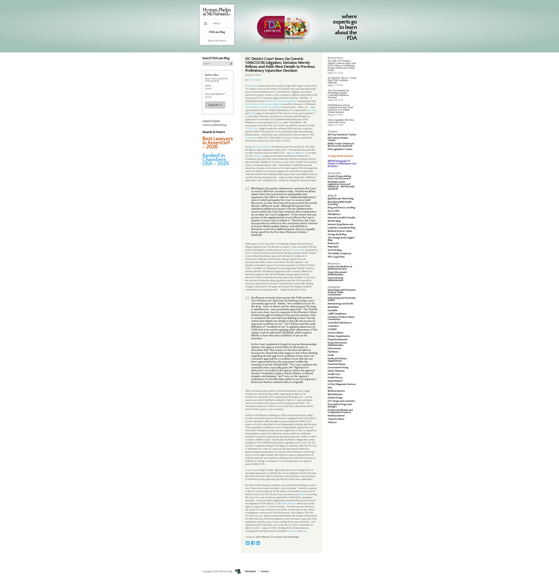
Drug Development (338, 339)
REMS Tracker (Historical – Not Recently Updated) (341, 144)
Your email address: (215, 94)
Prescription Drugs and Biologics (340, 405)
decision (254, 86)
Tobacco (332, 422)
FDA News (333, 351)
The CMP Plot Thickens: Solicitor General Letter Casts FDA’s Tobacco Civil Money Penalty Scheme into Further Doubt (342, 66)
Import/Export (335, 381)
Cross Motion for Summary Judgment (263, 107)
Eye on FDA (333, 211)
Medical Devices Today (340, 231)
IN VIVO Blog (334, 221)
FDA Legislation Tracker (340, 149)
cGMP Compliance (337, 313)
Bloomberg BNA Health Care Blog (340, 203)
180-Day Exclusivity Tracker (342, 134)
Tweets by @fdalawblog (214, 125)
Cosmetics (333, 326)
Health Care (334, 374)
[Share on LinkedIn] (258, 543)
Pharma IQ (333, 243)
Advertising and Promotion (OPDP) (342, 299)
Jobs (330, 387)
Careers (265, 571)
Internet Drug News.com (340, 224)
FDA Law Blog (217, 32)
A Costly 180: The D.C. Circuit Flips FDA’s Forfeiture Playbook (342, 80)
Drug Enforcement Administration (337, 273)
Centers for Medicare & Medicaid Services (340, 267)
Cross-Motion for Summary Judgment (263, 104)
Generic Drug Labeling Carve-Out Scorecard (339, 177)
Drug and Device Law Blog (341, 207)
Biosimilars (333, 307)
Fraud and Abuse (336, 364)
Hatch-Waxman (336, 371)
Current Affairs (335, 332)
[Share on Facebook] (253, 543)
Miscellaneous (335, 394)
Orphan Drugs (335, 397)
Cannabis (332, 310)
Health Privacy (335, 377)
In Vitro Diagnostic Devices (341, 384)
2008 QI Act (251, 128)
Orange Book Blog (337, 234)
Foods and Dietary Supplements (337, 359)
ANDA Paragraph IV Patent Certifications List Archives (342, 164)
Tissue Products (336, 419)
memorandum (298, 250)
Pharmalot (333, 246)
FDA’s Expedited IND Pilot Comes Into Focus (341, 121)
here (309, 110)
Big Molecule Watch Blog (341, 198)
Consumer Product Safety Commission (341, 318)
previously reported (261, 146)
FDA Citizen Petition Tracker (338, 139)
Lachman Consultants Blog (341, 227)
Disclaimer (250, 571)
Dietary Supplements (339, 336)
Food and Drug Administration (335, 279)
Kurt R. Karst (254, 80)
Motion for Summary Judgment (282, 101)
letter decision (289, 503)
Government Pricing (338, 367)
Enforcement (334, 348)
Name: (208, 85)
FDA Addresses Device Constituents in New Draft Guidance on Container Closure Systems (340, 108)
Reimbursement (336, 415)
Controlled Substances (339, 322)
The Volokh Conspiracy (339, 253)
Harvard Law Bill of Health (341, 217)
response (249, 137)
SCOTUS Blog (335, 250)
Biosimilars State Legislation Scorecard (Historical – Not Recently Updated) (341, 185)
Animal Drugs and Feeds (340, 303)
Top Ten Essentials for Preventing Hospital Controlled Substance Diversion (338, 94)
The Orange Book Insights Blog (341, 238)
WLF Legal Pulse (336, 256)
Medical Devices (336, 391)
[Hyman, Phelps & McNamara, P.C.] (216, 15)
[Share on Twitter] (248, 543)
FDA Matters (334, 214)
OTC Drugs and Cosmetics (341, 401)
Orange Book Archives (340, 156)
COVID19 (332, 329)
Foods (331, 355)
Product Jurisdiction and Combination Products (340, 411)
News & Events (217, 40)
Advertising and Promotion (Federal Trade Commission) (342, 292)
